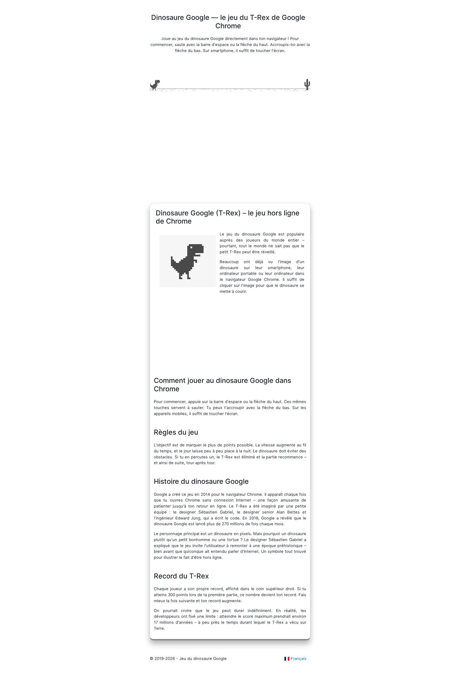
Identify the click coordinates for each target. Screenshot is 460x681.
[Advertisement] (230, 157)
